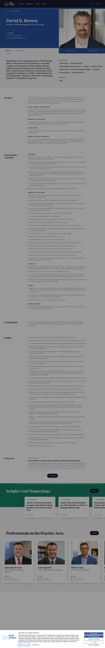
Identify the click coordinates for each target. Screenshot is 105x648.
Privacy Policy (35, 644)
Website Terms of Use (24, 644)
